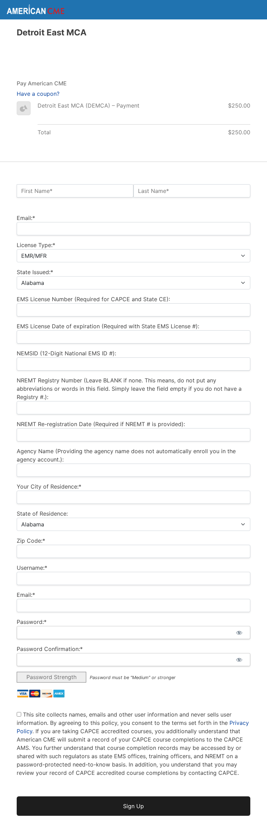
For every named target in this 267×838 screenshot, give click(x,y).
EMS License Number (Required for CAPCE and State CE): (93, 299)
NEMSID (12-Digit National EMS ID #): (66, 353)
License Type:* (36, 245)
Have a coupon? (38, 93)
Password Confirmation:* (50, 648)
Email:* (26, 217)
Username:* (32, 567)
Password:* (32, 621)
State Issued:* (35, 272)
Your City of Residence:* (49, 486)
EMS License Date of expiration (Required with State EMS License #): (108, 326)
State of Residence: (42, 513)
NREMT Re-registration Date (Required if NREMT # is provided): (101, 424)
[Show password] (239, 632)
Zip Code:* (31, 540)
